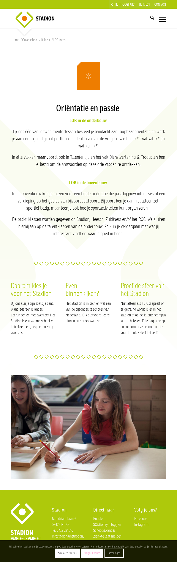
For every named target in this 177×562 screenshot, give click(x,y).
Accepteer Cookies (67, 553)
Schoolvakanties (104, 530)
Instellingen (114, 553)
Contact (160, 4)
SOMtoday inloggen (107, 524)
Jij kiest (144, 4)
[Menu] (160, 18)
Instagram (141, 524)
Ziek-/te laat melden (107, 536)
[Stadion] (31, 18)
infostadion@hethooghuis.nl (71, 536)
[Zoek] (150, 18)
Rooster (98, 518)
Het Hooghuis (124, 4)
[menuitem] (123, 4)
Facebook (140, 518)
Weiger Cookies (92, 553)
